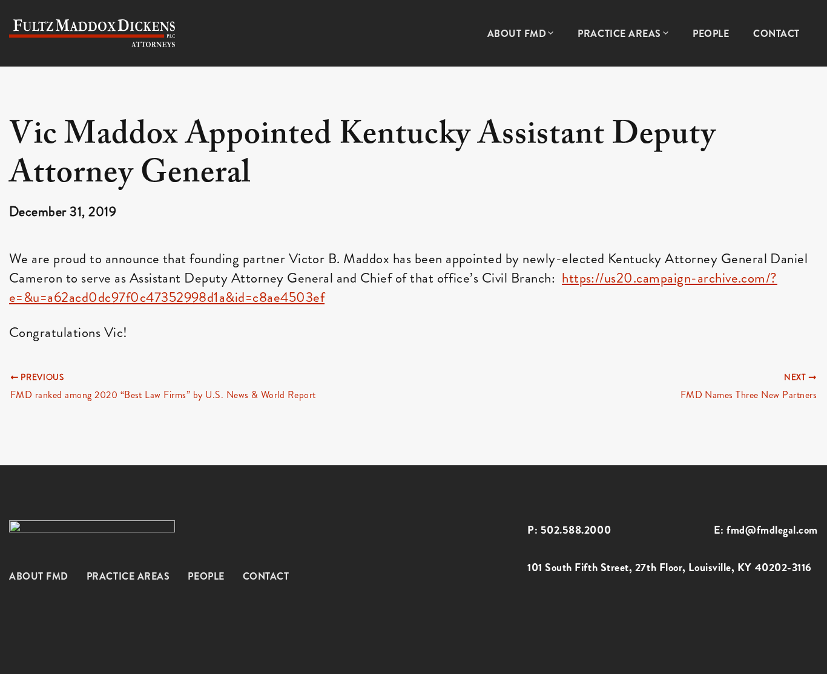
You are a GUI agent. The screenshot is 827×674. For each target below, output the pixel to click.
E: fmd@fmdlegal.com (766, 530)
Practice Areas (128, 576)
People (206, 576)
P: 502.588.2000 (569, 530)
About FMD (38, 576)
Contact (266, 576)
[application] (549, 34)
